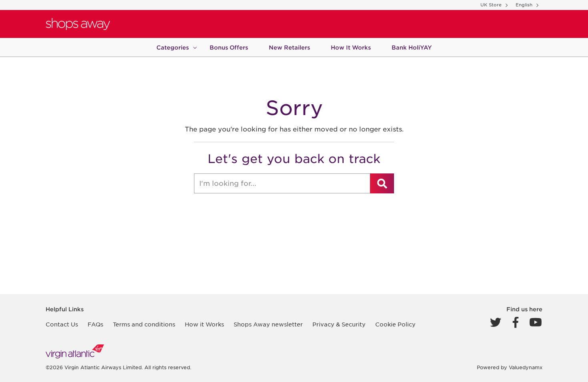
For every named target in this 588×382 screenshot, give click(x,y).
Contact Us (62, 324)
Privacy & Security (339, 324)
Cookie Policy (395, 324)
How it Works (204, 324)
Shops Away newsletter (268, 324)
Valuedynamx (525, 367)
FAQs (95, 324)
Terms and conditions (144, 324)
